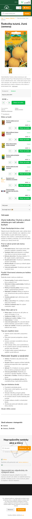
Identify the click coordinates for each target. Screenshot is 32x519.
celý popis (15, 86)
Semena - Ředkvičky (10, 18)
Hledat (27, 13)
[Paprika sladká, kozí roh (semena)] (3, 122)
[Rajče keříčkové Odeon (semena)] (3, 134)
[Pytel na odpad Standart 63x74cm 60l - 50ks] (3, 191)
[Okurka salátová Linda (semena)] (3, 168)
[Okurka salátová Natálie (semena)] (3, 156)
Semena (5, 425)
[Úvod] (7, 7)
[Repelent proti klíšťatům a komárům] (3, 179)
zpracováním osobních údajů (15, 451)
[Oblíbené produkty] (17, 7)
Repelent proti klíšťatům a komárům (11, 178)
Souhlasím (21, 510)
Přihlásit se (23, 448)
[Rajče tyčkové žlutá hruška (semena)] (3, 145)
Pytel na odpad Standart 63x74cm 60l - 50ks (12, 191)
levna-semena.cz (23, 462)
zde (23, 515)
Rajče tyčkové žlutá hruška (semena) (11, 144)
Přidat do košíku (18, 102)
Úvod (2, 18)
